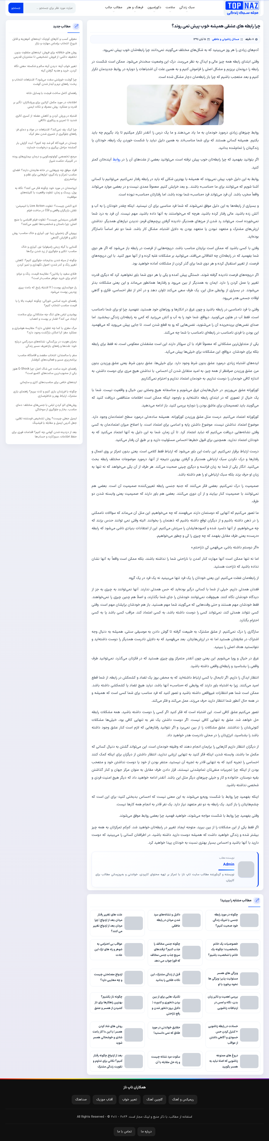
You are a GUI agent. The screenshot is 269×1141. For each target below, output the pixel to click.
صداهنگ (81, 1099)
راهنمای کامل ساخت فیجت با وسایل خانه (51, 93)
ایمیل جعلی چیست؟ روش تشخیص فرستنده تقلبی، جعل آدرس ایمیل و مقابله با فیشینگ (46, 420)
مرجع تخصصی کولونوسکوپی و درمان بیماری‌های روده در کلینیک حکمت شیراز (44, 158)
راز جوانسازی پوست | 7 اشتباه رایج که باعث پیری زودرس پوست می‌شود (47, 289)
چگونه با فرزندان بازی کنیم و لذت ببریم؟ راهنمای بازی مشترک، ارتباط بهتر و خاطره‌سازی (45, 393)
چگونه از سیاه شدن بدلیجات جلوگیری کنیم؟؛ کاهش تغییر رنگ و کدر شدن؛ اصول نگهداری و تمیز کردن (46, 262)
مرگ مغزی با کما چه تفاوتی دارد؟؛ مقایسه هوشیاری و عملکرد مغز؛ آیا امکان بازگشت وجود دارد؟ (44, 330)
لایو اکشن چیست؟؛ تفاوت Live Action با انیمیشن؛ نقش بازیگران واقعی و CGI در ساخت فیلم (46, 208)
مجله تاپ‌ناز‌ (242, 8)
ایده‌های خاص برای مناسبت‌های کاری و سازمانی (48, 382)
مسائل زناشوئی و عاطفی (225, 39)
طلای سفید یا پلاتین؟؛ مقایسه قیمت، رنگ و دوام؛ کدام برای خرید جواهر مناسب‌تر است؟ (46, 276)
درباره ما (146, 1131)
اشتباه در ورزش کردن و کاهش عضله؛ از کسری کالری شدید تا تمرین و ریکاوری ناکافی (46, 118)
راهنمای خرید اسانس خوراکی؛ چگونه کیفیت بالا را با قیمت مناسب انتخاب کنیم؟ (46, 303)
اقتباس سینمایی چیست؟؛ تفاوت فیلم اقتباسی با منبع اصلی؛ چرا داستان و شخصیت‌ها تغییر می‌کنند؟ (45, 221)
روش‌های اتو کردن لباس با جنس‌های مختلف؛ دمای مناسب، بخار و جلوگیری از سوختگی (46, 407)
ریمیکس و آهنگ (183, 1099)
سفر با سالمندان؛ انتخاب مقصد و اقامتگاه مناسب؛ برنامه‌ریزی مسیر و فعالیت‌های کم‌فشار (47, 357)
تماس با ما (124, 1131)
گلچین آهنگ (154, 1099)
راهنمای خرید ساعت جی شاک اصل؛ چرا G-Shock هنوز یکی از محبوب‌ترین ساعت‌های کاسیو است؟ (45, 371)
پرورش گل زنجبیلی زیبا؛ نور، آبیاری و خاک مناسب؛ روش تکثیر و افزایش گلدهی (44, 235)
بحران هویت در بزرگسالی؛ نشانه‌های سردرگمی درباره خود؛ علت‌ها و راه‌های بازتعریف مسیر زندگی (46, 343)
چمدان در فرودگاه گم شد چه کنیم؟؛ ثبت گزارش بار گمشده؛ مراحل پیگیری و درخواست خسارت (46, 145)
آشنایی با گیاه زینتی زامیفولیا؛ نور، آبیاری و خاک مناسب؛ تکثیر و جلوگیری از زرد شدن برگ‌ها (49, 248)
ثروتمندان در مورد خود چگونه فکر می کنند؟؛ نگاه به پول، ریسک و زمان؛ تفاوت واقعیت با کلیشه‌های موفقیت (46, 192)
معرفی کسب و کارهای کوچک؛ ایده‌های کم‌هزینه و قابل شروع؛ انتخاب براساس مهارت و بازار (44, 41)
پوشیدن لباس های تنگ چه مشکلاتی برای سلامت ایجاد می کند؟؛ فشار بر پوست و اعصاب (47, 316)
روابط (116, 159)
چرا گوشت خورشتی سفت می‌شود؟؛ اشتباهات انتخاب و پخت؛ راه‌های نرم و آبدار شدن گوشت (44, 81)
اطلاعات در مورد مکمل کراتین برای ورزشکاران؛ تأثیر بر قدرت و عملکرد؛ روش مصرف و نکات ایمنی (45, 104)
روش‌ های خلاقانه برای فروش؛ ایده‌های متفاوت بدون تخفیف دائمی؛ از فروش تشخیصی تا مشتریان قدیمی (45, 54)
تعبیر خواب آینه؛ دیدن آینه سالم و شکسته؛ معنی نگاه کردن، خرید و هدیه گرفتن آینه (45, 68)
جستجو (15, 8)
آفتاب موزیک (104, 1099)
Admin (228, 864)
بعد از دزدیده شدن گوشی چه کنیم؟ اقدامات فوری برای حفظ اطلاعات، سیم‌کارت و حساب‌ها (44, 434)
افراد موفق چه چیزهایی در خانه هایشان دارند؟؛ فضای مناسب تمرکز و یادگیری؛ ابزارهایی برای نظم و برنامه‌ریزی (45, 174)
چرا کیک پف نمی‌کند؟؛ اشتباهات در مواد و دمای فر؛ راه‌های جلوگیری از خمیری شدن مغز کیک (46, 131)
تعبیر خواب (129, 1099)
